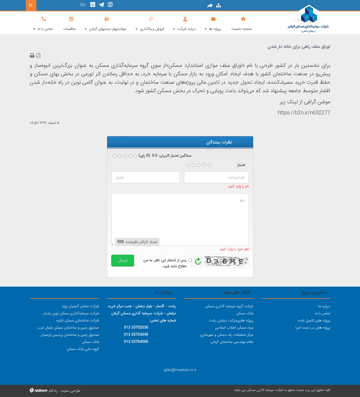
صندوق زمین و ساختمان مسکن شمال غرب (68, 327)
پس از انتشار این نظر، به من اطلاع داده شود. (164, 263)
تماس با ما (322, 313)
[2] (193, 165)
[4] (204, 165)
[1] (188, 165)
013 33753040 (136, 335)
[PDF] (38, 56)
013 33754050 (136, 342)
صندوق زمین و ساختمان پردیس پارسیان (70, 335)
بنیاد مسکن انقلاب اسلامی (234, 327)
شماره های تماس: (162, 320)
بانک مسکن (244, 313)
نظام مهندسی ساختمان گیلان (232, 342)
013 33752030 (136, 327)
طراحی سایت (70, 391)
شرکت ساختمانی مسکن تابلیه (77, 320)
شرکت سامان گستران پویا (80, 306)
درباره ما (324, 306)
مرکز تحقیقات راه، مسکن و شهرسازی (226, 335)
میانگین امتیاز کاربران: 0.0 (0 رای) (165, 155)
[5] (209, 165)
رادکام (53, 391)
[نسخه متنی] (32, 56)
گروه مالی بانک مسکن (83, 349)
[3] (198, 165)
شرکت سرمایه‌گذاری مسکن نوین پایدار (71, 313)
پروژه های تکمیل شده (314, 320)
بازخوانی (198, 260)
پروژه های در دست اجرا (312, 327)
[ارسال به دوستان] (210, 6)
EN (82, 5)
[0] (114, 155)
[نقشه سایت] (218, 5)
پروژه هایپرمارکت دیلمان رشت (231, 320)
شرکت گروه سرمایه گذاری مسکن (229, 306)
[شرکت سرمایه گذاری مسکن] (295, 19)
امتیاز (241, 165)
